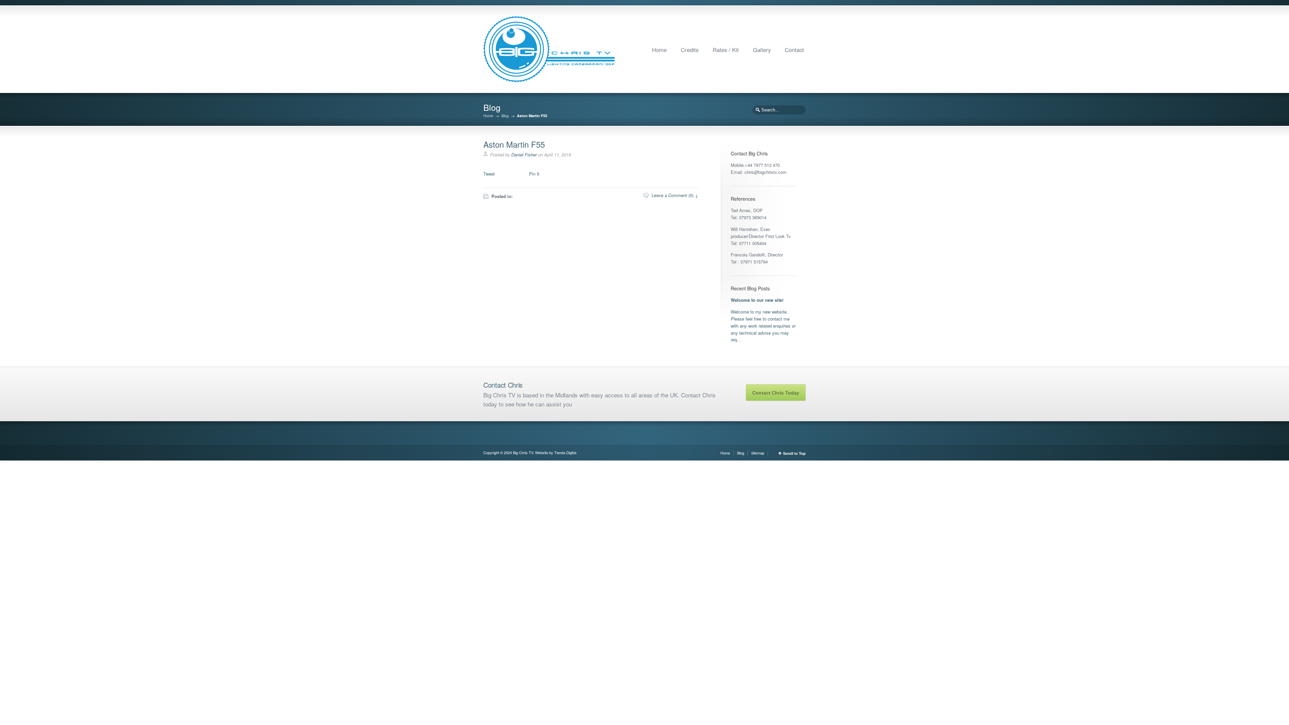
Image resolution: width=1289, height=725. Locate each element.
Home (659, 50)
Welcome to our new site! (757, 300)
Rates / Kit (726, 50)
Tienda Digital (565, 452)
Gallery (762, 50)
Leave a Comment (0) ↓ (675, 195)
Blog (505, 115)
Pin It (534, 174)
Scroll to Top (794, 453)
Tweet (489, 174)
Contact (794, 50)
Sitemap (757, 452)
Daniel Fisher (524, 154)
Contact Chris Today (775, 392)
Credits (690, 50)
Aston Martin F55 (514, 144)
